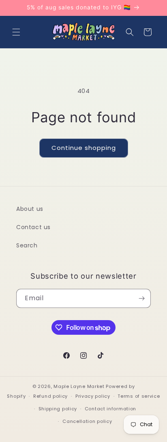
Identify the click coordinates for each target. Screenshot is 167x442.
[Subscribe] (141, 298)
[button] (16, 32)
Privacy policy (92, 396)
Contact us (33, 227)
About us (29, 209)
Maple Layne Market (79, 386)
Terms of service (139, 396)
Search (27, 245)
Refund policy (50, 396)
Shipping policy (58, 408)
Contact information (110, 408)
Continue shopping (83, 147)
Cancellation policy (87, 421)
